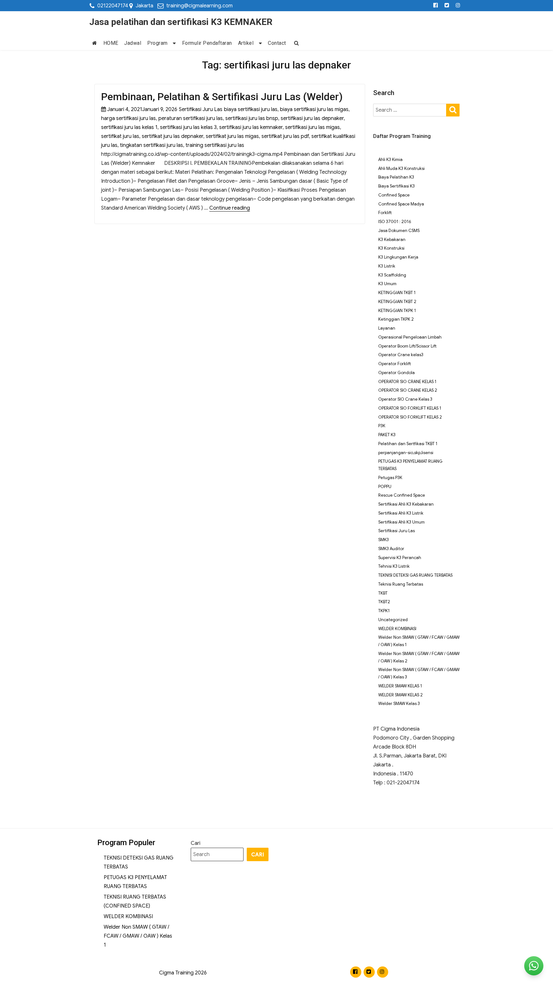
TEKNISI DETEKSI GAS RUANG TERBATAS (415, 575)
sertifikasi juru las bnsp (251, 118)
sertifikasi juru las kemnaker (251, 127)
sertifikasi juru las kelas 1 (129, 127)
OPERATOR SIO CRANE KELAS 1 (407, 381)
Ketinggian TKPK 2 (396, 319)
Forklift (385, 212)
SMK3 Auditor (391, 548)
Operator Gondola (396, 372)
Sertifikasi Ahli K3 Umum (401, 522)
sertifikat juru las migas (232, 136)
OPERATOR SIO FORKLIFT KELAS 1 (409, 408)
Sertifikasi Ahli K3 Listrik (400, 513)
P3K (381, 425)
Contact (277, 43)
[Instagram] (458, 5)
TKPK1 (384, 610)
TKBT (383, 593)
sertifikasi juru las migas (312, 127)
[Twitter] (447, 5)
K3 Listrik (386, 266)
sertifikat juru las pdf (285, 136)
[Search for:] (410, 110)
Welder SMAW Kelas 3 (399, 703)
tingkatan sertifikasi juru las (151, 145)
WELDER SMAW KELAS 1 (400, 686)
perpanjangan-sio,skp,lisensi (405, 452)
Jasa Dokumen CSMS (399, 230)
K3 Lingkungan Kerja (398, 257)
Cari (195, 843)
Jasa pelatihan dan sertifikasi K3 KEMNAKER (180, 22)
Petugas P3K (390, 477)
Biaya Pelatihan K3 (396, 177)
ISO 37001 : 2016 (394, 221)
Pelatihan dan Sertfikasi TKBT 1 (407, 443)
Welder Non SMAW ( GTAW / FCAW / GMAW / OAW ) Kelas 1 (138, 936)
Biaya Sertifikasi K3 (396, 186)
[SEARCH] (453, 109)
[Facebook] (435, 5)
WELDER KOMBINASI (397, 628)
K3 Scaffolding (392, 275)
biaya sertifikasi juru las (250, 109)
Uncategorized (393, 619)
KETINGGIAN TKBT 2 (397, 301)
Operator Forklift (394, 363)
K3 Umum (387, 283)
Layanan (386, 328)
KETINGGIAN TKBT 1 (397, 292)
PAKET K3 (387, 434)
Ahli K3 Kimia (390, 159)
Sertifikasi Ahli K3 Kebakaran (406, 504)
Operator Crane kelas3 (400, 354)
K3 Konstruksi (391, 248)
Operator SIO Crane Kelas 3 (405, 399)
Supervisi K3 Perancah (399, 557)
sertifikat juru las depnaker (172, 136)
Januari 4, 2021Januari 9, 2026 (142, 109)
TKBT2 (384, 602)
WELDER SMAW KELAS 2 (400, 695)
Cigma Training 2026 (183, 973)
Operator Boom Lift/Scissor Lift (407, 346)
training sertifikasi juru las (215, 145)
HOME (110, 43)
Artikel (246, 43)
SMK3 (383, 539)
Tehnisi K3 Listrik (394, 566)
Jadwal (132, 43)
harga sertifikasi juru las (128, 118)
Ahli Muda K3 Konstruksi (401, 168)
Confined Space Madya (401, 204)
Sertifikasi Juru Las (200, 109)
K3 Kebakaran (391, 239)
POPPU (384, 486)
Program (157, 43)
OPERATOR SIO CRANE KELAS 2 (407, 390)
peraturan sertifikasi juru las (190, 118)
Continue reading (229, 208)
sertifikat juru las (120, 136)
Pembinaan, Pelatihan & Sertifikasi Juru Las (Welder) (222, 97)
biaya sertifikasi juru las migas (314, 109)
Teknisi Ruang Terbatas (400, 584)
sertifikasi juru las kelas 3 (188, 127)
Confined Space (394, 195)
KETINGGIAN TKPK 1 (397, 310)
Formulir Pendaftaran (207, 43)
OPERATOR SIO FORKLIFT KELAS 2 (410, 417)
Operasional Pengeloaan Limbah (410, 337)
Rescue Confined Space (401, 495)
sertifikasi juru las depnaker (312, 118)
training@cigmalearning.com (199, 6)
